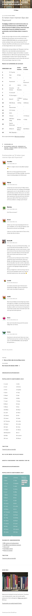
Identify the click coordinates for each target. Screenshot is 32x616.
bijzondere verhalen (10, 146)
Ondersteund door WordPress (9, 612)
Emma (13, 15)
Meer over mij (21, 598)
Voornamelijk (8, 144)
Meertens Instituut (20, 136)
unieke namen (13, 147)
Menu (16, 10)
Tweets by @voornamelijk (9, 449)
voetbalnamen (8, 149)
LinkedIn (15, 603)
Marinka (9, 207)
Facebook (4, 603)
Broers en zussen (8, 550)
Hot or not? (6, 546)
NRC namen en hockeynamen (11, 543)
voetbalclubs (22, 147)
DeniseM (9, 240)
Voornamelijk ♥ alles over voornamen (15, 3)
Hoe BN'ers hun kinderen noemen (12, 545)
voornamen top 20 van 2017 (25, 482)
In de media (10, 603)
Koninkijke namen (8, 548)
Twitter (6, 24)
